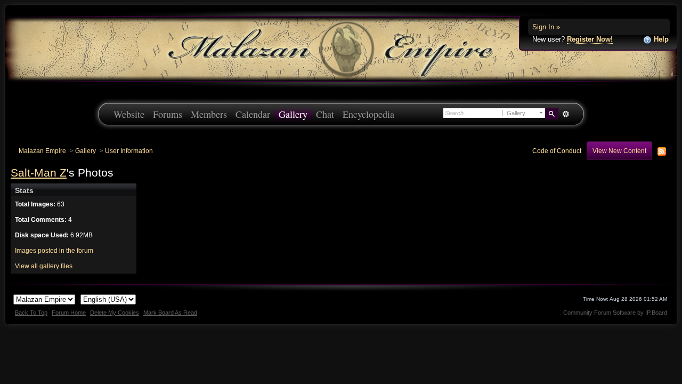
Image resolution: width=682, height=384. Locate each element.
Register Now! (590, 39)
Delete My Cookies (114, 312)
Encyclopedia (368, 114)
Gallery (293, 114)
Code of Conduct (556, 150)
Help (660, 39)
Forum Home (69, 312)
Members (209, 114)
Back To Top (31, 312)
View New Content (619, 150)
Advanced (565, 114)
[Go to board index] (341, 48)
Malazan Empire (42, 150)
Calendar (253, 114)
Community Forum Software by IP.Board (615, 312)
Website (128, 114)
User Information (129, 150)
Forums (167, 114)
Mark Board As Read (170, 312)
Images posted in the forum (54, 250)
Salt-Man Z (39, 172)
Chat (325, 114)
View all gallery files (43, 265)
